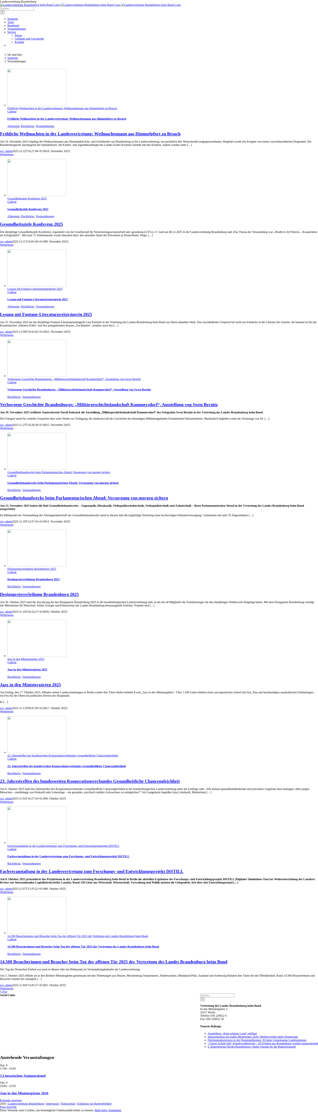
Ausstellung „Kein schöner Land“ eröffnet (232, 1033)
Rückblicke (27, 126)
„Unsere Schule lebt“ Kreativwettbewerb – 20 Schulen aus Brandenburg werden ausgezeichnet (263, 1043)
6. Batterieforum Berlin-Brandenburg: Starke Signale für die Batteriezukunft (252, 1046)
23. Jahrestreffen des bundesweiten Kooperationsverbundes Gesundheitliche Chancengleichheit (62, 755)
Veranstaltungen (45, 126)
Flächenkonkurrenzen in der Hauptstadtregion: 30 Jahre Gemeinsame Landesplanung (257, 1040)
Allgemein (13, 126)
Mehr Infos (101, 1110)
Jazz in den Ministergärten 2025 (25, 659)
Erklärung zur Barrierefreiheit (94, 1103)
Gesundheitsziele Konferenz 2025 (27, 198)
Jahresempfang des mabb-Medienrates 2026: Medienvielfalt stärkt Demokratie (253, 1036)
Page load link (8, 1107)
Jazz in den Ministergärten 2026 (24, 1093)
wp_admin (6, 151)
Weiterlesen (6, 154)
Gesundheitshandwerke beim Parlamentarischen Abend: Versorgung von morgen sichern (58, 472)
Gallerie (12, 111)
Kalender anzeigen (11, 1100)
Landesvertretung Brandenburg (26, 1103)
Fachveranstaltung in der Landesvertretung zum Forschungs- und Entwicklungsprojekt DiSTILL (63, 845)
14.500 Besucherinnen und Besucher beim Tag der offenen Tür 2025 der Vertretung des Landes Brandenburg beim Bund (77, 936)
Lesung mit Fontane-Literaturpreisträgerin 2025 (34, 288)
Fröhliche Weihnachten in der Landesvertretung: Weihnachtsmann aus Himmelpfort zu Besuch (62, 108)
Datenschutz (68, 1103)
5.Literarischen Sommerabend (23, 1076)
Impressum (52, 1103)
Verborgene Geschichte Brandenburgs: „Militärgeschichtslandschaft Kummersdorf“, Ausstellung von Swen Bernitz (74, 379)
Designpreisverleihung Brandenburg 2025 (31, 568)
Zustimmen (114, 1110)
